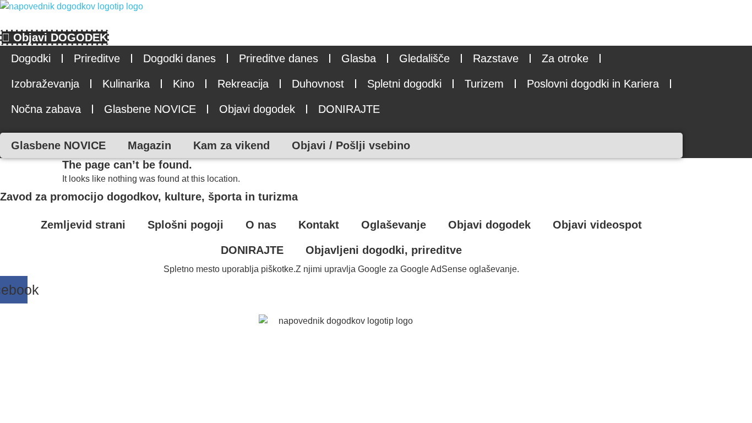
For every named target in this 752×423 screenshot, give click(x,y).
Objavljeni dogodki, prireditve (384, 250)
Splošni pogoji (186, 225)
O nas (261, 225)
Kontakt (318, 225)
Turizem (484, 84)
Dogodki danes (179, 58)
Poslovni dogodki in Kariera (593, 84)
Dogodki (31, 58)
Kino (183, 84)
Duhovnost (318, 84)
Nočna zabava (46, 109)
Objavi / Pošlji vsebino (351, 145)
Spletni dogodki (404, 84)
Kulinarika (126, 84)
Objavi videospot (597, 225)
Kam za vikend (231, 145)
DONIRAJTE (349, 109)
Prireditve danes (278, 58)
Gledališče (424, 58)
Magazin (149, 145)
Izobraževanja (45, 84)
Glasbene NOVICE (150, 109)
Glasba (358, 58)
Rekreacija (243, 84)
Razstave (496, 58)
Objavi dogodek (257, 109)
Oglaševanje (393, 225)
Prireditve (97, 58)
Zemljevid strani (83, 225)
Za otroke (565, 58)
